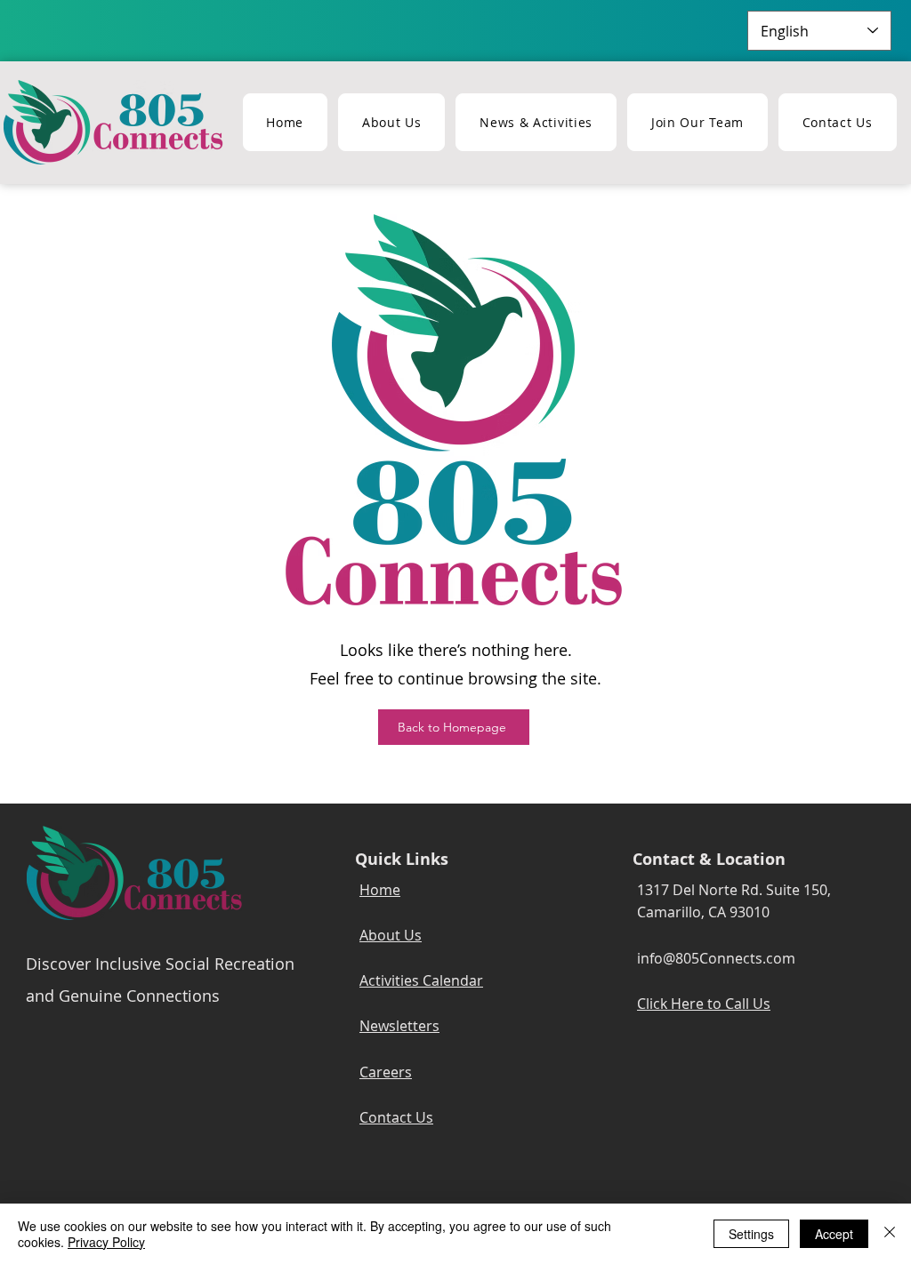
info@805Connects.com (716, 958)
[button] (536, 122)
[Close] (889, 1234)
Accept (834, 1234)
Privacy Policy (106, 1242)
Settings (751, 1234)
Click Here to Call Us (703, 1003)
